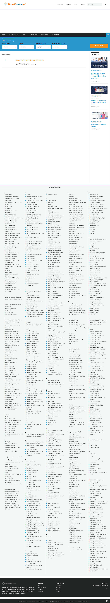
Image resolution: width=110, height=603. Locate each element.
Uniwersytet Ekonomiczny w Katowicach (30, 60)
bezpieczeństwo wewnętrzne (12, 337)
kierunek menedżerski (53, 436)
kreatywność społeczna (54, 480)
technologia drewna (95, 339)
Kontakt (83, 4)
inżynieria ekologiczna (53, 291)
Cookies (76, 4)
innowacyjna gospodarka (54, 256)
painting (71, 405)
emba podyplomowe (32, 307)
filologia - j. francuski (32, 343)
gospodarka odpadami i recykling (35, 525)
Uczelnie (24, 34)
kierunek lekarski (52, 432)
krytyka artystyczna (52, 494)
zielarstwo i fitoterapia (96, 565)
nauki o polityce (73, 330)
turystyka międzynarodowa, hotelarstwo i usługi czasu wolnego (97, 432)
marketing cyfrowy (73, 198)
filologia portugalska (32, 388)
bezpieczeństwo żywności (12, 341)
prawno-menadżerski (74, 486)
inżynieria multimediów (54, 316)
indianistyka (51, 202)
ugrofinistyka (93, 445)
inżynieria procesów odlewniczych (56, 332)
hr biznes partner (52, 194)
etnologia (29, 272)
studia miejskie (94, 276)
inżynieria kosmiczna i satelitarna (56, 303)
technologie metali (95, 374)
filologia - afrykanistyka (32, 332)
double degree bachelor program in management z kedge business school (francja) (14, 499)
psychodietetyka (73, 528)
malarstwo (71, 194)
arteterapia (8, 268)
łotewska (50, 540)
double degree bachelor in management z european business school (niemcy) (12, 493)
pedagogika (72, 434)
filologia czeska (30, 370)
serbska (92, 245)
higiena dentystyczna (32, 553)
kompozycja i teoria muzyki (55, 449)
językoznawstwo (52, 420)
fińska (28, 415)
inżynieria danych (52, 289)
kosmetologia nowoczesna (55, 474)
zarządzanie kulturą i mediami (98, 526)
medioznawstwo (73, 241)
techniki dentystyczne (95, 333)
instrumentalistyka (52, 264)
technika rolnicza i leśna (96, 331)
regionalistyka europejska (96, 204)
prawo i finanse (73, 490)
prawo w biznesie (73, 494)
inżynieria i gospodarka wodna (55, 295)
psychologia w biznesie (75, 538)
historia (28, 557)
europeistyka (30, 282)
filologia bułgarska (31, 366)
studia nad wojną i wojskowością (98, 278)
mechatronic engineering (75, 308)
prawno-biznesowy (74, 484)
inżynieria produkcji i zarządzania (56, 343)
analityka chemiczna (10, 216)
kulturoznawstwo (52, 498)
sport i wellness (94, 256)
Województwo (6, 43)
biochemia (8, 343)
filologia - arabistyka (32, 335)
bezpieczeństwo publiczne (12, 335)
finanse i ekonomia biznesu (34, 411)
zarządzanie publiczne (96, 542)
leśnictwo (50, 505)
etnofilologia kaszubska (33, 270)
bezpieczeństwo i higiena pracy (13, 320)
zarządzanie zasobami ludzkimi (98, 557)
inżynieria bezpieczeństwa (54, 278)
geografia (29, 478)
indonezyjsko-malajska (54, 206)
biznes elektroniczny (10, 391)
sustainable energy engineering (98, 322)
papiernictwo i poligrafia (75, 432)
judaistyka (50, 424)
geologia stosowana (32, 496)
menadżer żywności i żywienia (76, 247)
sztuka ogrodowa (94, 308)
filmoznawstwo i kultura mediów (35, 324)
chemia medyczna (10, 428)
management (72, 303)
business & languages (11, 314)
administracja (8, 194)
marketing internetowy (75, 200)
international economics (54, 382)
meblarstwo (72, 223)
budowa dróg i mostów (11, 397)
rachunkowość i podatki (96, 196)
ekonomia (29, 239)
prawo (70, 488)
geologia (29, 494)
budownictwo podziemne (12, 403)
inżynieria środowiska (53, 347)
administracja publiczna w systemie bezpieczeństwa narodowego (12, 198)
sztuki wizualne (94, 312)
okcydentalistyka (73, 380)
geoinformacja (30, 482)
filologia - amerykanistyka (33, 333)
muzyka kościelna (73, 291)
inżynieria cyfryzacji (52, 285)
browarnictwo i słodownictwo (12, 395)
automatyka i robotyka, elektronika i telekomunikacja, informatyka (13, 289)
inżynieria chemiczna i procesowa (56, 281)
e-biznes (29, 194)
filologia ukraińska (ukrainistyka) (35, 401)
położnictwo (72, 472)
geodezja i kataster (31, 472)
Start (3, 34)
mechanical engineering (75, 307)
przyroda (71, 527)
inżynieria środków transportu (55, 345)
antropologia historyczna (11, 247)
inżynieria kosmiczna (53, 301)
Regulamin (68, 4)
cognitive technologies (11, 443)
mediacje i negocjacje (74, 239)
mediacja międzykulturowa (76, 237)
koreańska (50, 471)
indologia (50, 204)
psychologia (72, 534)
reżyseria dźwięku (94, 225)
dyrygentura (8, 476)
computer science (10, 445)
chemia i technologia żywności (13, 424)
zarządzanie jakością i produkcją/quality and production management (96, 522)
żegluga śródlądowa (53, 548)
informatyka (51, 219)
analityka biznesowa (10, 214)
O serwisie (60, 4)
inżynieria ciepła (52, 283)
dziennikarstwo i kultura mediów (13, 484)
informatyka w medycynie (54, 247)
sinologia (92, 247)
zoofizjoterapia (94, 567)
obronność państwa (74, 349)
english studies (30, 308)
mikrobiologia (72, 272)
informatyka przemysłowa (54, 229)
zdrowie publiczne (95, 559)
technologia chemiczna (96, 337)
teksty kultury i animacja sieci (97, 378)
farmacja (29, 322)
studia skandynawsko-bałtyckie (98, 283)
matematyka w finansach (75, 216)
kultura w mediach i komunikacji (56, 496)
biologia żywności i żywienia (12, 374)
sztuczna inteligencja (95, 324)
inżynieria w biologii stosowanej (56, 359)
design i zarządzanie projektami (13, 457)
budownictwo (8, 401)
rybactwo (92, 231)
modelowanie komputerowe (76, 280)
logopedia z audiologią (54, 528)
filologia (29, 330)
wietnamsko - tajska (95, 459)
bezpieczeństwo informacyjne (13, 326)
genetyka (29, 467)
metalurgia (71, 253)
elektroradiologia (31, 256)
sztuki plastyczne (94, 310)
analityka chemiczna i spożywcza (13, 218)
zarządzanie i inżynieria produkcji (98, 501)
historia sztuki (30, 559)
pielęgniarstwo (73, 459)
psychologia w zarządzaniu (76, 540)
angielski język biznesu (11, 239)
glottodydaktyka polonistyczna (34, 505)
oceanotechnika (73, 353)
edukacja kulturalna (32, 204)
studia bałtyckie (94, 264)
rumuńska (92, 229)
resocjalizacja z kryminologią (97, 218)
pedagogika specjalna (74, 449)
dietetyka (7, 459)
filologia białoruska (31, 364)
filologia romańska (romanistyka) (35, 390)
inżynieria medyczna (53, 314)
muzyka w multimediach (75, 293)
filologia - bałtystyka (32, 337)
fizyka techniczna (31, 423)
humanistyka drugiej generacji (34, 569)
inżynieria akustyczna (53, 276)
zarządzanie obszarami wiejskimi (98, 534)
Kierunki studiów (13, 34)
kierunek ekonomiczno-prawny (56, 430)
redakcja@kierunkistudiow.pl (100, 585)
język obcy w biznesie (53, 415)
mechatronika (72, 231)
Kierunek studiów (41, 43)
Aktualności (44, 34)
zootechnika (93, 571)
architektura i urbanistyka (11, 253)
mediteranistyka (73, 243)
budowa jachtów (9, 399)
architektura (8, 251)
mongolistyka (72, 282)
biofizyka (7, 349)
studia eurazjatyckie (95, 268)
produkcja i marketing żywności (77, 503)
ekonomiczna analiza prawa (34, 243)
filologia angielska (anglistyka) (34, 361)
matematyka (72, 204)
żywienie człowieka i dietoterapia (56, 554)
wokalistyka (93, 466)
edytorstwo (29, 220)
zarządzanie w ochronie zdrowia (98, 546)
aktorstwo (8, 208)
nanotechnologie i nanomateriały (77, 328)
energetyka (29, 262)
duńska (7, 472)
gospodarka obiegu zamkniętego (35, 523)
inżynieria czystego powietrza (55, 287)
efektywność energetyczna (33, 222)
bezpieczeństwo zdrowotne (12, 339)
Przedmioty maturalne (58, 43)
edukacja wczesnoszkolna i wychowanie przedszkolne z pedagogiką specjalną (34, 216)
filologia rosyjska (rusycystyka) (34, 392)
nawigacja (71, 333)
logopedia (50, 527)
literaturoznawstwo (53, 517)
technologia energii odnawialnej (98, 341)
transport (92, 407)
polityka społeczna (74, 468)
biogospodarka (9, 355)
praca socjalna (73, 478)
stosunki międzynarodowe (97, 260)
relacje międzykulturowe (96, 212)
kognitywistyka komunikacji (55, 440)
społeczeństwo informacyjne (97, 252)
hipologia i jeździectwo (32, 555)
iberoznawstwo (52, 200)
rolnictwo (92, 227)
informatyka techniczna (54, 241)
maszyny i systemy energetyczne (77, 202)
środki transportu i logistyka (55, 542)
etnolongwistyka (31, 278)
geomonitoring (30, 497)
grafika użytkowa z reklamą (33, 546)
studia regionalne (94, 281)
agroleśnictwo (8, 206)
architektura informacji (11, 254)
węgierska (92, 453)
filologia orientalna (31, 384)
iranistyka (50, 368)
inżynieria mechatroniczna (54, 312)
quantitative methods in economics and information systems (76, 550)
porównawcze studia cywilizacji (77, 422)
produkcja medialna (74, 505)
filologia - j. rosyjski (31, 347)
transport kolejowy (95, 411)
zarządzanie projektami (96, 540)
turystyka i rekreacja (95, 420)
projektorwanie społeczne (75, 507)
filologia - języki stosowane (33, 353)
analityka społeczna (10, 227)
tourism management (95, 440)
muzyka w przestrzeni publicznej (77, 295)
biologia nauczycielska (11, 370)
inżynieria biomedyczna (54, 279)
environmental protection (33, 316)
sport (91, 254)
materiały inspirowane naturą (76, 218)
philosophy (72, 414)
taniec (91, 329)
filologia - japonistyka (32, 351)
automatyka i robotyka (11, 282)
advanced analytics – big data (13, 297)
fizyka (28, 419)
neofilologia (72, 335)
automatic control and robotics (13, 299)
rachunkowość (94, 194)
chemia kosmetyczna (10, 426)
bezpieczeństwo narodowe (12, 331)
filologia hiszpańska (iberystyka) (35, 380)
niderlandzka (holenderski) (76, 339)
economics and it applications (34, 301)
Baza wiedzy (55, 34)
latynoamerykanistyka (53, 503)
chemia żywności (9, 432)
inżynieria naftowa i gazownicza (56, 318)
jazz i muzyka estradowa (54, 403)
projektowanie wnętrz (74, 515)
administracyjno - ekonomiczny (13, 202)
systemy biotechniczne (96, 291)
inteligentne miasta (53, 270)
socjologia (92, 250)
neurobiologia (72, 337)
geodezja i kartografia (32, 470)
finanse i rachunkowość (33, 413)
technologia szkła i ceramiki (97, 353)
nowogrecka (72, 343)
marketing (71, 196)
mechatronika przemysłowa (76, 233)
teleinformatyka (94, 380)
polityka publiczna (73, 467)
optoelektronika (73, 382)
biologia (7, 364)
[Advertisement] (55, 21)
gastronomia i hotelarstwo (33, 465)
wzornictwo (93, 470)
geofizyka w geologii (32, 476)
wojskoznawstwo (94, 464)
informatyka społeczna (54, 231)
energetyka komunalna (32, 264)
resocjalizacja (93, 216)
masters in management (75, 305)
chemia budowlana (10, 418)
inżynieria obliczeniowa (54, 324)
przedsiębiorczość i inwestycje (77, 517)
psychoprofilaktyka (74, 542)
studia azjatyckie (94, 262)
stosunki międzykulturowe (97, 258)
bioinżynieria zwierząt (10, 362)
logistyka (50, 519)
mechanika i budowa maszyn (76, 225)
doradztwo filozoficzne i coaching (14, 461)
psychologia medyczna (75, 536)
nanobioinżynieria (73, 320)
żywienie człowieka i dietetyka (55, 552)
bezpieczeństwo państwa (12, 333)
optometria (72, 384)
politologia (71, 465)
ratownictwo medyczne (96, 198)
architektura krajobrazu (11, 256)
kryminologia (51, 486)
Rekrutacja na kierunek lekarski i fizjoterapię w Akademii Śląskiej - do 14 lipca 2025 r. (98, 75)
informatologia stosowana (54, 218)
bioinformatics (9, 312)
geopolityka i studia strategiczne (35, 499)
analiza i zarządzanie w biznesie (13, 237)
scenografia (93, 243)
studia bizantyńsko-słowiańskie (98, 266)
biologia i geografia (10, 366)
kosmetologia (51, 472)
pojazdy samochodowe (75, 463)
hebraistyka (30, 552)
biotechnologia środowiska (12, 389)
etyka (28, 280)
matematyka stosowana (75, 210)
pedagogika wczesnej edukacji (77, 451)
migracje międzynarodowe (76, 270)
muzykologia (72, 297)
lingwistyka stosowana (53, 511)
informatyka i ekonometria (54, 227)
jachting (50, 391)
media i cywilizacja (73, 235)
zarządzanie (93, 484)
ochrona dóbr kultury (74, 355)
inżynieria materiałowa (53, 307)
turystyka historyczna (95, 415)
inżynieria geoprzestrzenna (55, 293)
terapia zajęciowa (94, 393)
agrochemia (8, 204)
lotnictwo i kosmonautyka (54, 530)
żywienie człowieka (52, 550)
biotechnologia (9, 388)
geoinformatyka (31, 484)
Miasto (21, 43)
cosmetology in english (11, 451)
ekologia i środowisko (32, 227)
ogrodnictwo (72, 370)
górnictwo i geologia (32, 507)
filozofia (29, 409)
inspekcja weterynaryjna (54, 262)
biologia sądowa (9, 372)
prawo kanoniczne (74, 492)
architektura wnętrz (10, 258)
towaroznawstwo (94, 395)
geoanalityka (30, 468)
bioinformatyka (9, 357)
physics (71, 416)
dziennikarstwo (9, 478)
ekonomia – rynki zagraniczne (34, 241)
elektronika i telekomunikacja (34, 254)
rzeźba (92, 233)
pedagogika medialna (74, 436)
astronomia (8, 270)
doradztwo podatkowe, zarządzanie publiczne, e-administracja (11, 468)
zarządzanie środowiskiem (97, 544)
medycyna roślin (73, 245)
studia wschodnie (94, 289)
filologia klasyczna (31, 382)
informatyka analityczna (54, 221)
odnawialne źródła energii (75, 360)
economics (29, 299)
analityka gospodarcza (11, 220)
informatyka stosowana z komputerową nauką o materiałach (54, 237)
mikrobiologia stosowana (75, 274)
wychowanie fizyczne (95, 468)
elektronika (29, 253)
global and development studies (35, 451)
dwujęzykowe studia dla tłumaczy (14, 474)
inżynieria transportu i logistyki (55, 357)
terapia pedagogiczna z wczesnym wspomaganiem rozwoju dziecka (97, 389)
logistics (50, 536)
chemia (7, 416)
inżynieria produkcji (53, 341)
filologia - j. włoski (31, 349)
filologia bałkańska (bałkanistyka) (35, 363)
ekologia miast (30, 231)
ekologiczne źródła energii (33, 237)
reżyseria (92, 223)
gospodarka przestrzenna (33, 530)
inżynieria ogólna (52, 330)
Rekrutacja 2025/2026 (96, 70)
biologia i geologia (10, 368)
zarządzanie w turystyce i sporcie (98, 551)
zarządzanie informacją (96, 507)
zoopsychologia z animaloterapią (98, 569)
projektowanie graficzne (75, 513)
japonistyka (51, 401)
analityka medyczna (10, 225)
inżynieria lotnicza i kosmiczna (55, 305)
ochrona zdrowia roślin (75, 358)
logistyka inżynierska (53, 525)
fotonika (29, 428)
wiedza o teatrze (94, 457)
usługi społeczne (94, 447)
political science (73, 420)
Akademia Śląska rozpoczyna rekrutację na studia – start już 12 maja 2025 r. (98, 101)
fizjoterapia (29, 417)
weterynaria (93, 455)
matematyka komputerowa (76, 208)
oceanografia (72, 351)
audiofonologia (9, 272)
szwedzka (92, 314)
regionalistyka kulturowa (96, 206)
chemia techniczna (10, 430)
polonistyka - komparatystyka (76, 470)
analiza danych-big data (11, 235)
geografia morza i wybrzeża (34, 480)
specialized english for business (98, 320)
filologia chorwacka (31, 368)
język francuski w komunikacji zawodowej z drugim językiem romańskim (55, 407)
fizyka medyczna (31, 421)
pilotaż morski (72, 461)
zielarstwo (92, 563)
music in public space (74, 314)
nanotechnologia (73, 322)
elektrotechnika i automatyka (34, 260)
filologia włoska (30, 403)
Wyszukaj (99, 46)
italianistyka (51, 370)
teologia (92, 382)
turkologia (92, 413)
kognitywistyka (51, 438)
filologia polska (30, 386)
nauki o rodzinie (73, 332)
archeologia (8, 249)
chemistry (7, 441)
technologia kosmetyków (96, 347)
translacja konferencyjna (96, 405)
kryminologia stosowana (54, 488)
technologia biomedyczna (97, 335)
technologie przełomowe (96, 376)
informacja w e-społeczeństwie (56, 216)
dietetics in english (10, 489)
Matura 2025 (34, 34)
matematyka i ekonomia (75, 206)
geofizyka (29, 474)
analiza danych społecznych (12, 233)
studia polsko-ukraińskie (96, 279)
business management (11, 409)
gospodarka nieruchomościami (35, 521)
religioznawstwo (94, 214)
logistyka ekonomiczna (54, 521)
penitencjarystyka (73, 457)
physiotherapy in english (75, 418)
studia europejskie (95, 270)
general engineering (32, 449)
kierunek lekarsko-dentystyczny (56, 434)
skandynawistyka (94, 248)
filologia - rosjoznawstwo (33, 355)
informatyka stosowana (54, 233)
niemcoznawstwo (73, 341)
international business (53, 380)
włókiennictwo (93, 462)
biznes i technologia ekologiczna (13, 393)
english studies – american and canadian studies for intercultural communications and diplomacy (35, 312)
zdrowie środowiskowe (96, 561)
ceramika (7, 414)
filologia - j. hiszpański (32, 345)
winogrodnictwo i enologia (97, 461)
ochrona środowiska (74, 357)
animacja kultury (9, 241)
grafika (28, 544)
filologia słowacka (31, 397)
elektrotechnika (31, 258)
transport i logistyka (95, 409)
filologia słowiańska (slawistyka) (34, 399)
